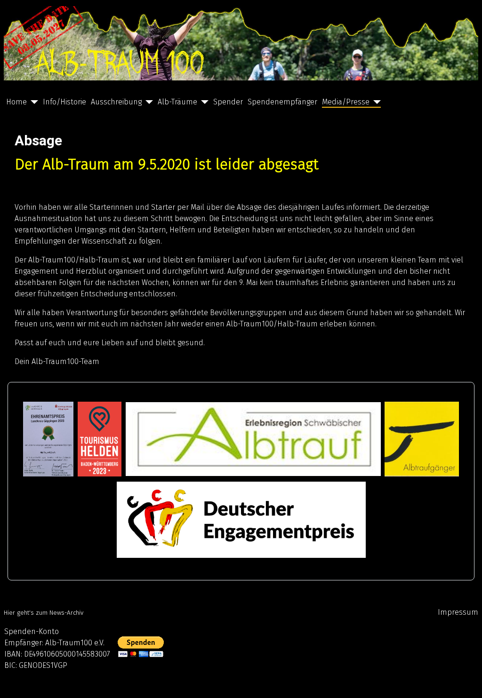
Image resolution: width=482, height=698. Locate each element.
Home (16, 101)
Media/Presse (346, 101)
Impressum (458, 612)
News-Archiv (66, 613)
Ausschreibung (116, 101)
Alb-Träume (177, 101)
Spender (228, 101)
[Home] (32, 102)
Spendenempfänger (282, 101)
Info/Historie (64, 101)
